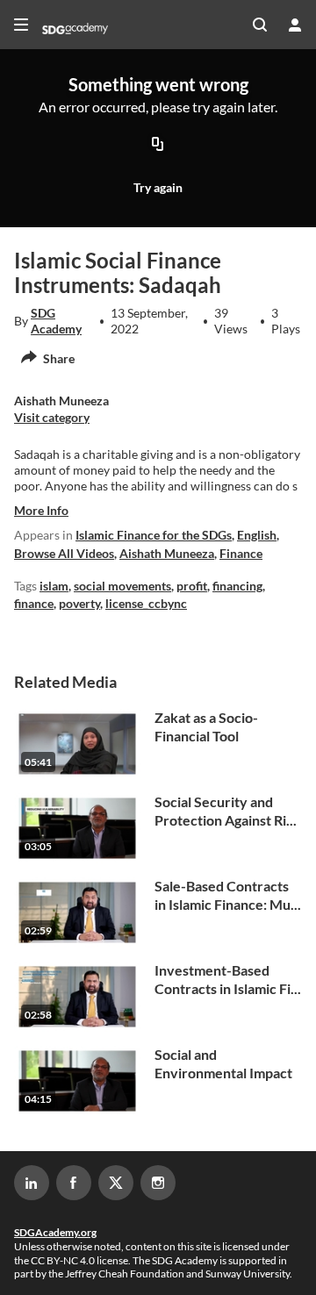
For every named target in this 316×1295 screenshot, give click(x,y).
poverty (79, 603)
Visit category (52, 417)
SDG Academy (56, 320)
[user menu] (295, 25)
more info (41, 510)
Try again (158, 187)
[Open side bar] (21, 25)
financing (237, 585)
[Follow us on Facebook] (73, 1182)
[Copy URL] (158, 145)
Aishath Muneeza (166, 553)
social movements (122, 585)
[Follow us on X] (115, 1182)
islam (54, 585)
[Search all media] (260, 25)
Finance (240, 553)
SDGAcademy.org (55, 1232)
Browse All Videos (64, 553)
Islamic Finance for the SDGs (153, 534)
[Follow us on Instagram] (158, 1182)
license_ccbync (146, 603)
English (256, 534)
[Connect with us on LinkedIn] (31, 1182)
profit (191, 585)
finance (34, 603)
